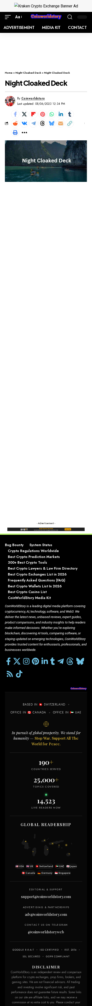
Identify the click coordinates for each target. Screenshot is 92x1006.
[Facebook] (8, 661)
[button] (9, 17)
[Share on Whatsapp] (51, 114)
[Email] (60, 123)
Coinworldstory (33, 98)
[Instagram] (26, 661)
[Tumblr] (52, 661)
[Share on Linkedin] (60, 114)
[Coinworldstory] (46, 17)
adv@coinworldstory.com (46, 914)
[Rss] (10, 674)
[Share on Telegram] (33, 123)
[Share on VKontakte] (24, 123)
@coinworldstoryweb (46, 931)
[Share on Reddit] (15, 123)
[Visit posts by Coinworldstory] (10, 101)
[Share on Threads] (42, 123)
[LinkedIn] (44, 661)
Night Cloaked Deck (28, 73)
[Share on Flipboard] (33, 114)
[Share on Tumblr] (70, 114)
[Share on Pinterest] (42, 114)
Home (9, 73)
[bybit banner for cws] (46, 529)
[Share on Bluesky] (51, 123)
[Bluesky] (80, 661)
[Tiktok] (19, 674)
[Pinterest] (35, 661)
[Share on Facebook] (15, 114)
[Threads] (70, 661)
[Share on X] (24, 114)
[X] (17, 661)
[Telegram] (60, 661)
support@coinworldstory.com (46, 896)
